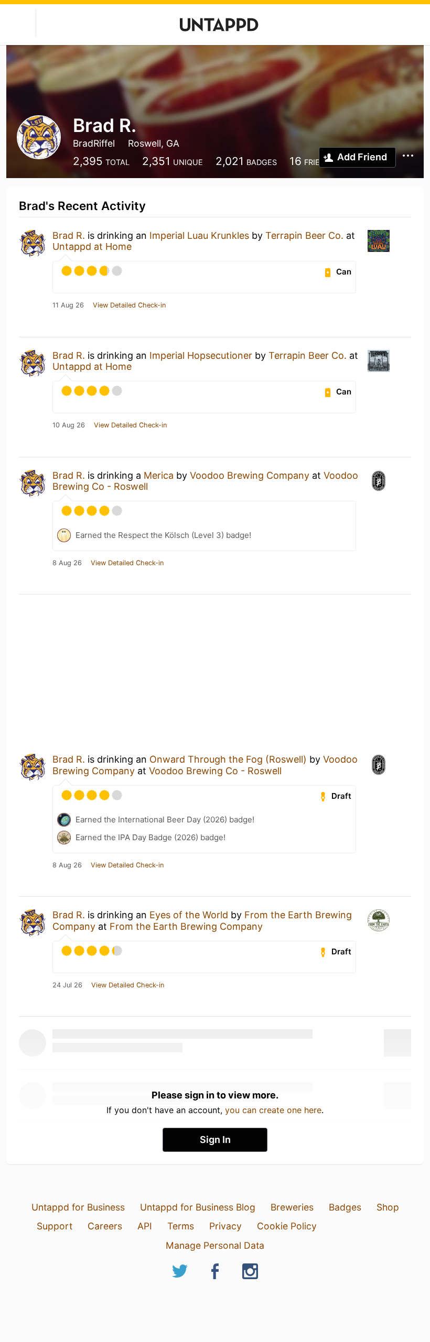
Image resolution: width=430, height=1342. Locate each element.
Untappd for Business (78, 1207)
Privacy (225, 1225)
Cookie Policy (287, 1225)
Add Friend (362, 156)
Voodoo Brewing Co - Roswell (215, 770)
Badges (345, 1207)
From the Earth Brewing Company (186, 926)
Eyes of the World (188, 914)
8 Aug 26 (67, 563)
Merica (159, 475)
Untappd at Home (92, 246)
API (144, 1225)
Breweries (292, 1207)
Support (54, 1225)
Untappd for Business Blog (197, 1207)
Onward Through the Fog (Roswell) (228, 759)
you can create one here (273, 1110)
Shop (388, 1207)
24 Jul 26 (67, 985)
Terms (180, 1225)
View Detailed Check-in (129, 305)
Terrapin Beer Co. (304, 235)
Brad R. (68, 235)
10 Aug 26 (68, 425)
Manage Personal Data (215, 1245)
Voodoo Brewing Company (249, 475)
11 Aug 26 (68, 305)
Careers (105, 1225)
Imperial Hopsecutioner (200, 355)
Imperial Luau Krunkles (199, 235)
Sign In (215, 1139)
